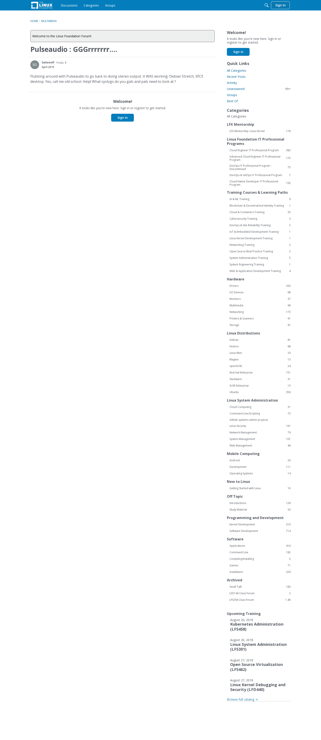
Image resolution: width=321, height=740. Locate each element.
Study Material (260, 510)
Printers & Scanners (260, 319)
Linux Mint (260, 353)
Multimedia (260, 305)
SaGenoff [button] (48, 62)
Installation (260, 572)
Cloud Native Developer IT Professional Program (260, 183)
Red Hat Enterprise (260, 373)
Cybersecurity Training (260, 219)
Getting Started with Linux (260, 488)
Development (260, 467)
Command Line (260, 552)
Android (260, 460)
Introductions (260, 503)
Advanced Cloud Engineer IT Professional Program (260, 158)
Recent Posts (236, 77)
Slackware (260, 379)
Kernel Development (260, 524)
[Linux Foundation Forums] (41, 5)
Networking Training (260, 245)
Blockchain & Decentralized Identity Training (260, 206)
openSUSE (260, 366)
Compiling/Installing (260, 559)
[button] (34, 64)
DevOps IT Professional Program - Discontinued (260, 167)
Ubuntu (260, 392)
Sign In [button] (122, 117)
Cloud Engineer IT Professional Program (260, 150)
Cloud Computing (260, 407)
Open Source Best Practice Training (260, 251)
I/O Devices (260, 292)
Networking (260, 312)
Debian (260, 340)
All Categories (236, 70)
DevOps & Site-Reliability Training (260, 225)
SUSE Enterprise (260, 386)
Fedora (260, 346)
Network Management (260, 432)
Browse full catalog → (242, 699)
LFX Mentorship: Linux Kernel (260, 131)
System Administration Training (260, 258)
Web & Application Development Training (260, 271)
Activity (232, 83)
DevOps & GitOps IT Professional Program (260, 175)
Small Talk (260, 587)
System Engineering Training (260, 264)
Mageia (260, 360)
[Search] (267, 5)
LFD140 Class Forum (260, 593)
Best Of (232, 101)
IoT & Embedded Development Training (260, 232)
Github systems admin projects (249, 419)
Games (260, 565)
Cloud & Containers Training (260, 212)
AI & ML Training (260, 199)
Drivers (260, 286)
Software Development (260, 531)
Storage (260, 325)
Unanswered (259, 89)
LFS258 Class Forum (260, 600)
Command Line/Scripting (260, 414)
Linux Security (260, 426)
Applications (260, 546)
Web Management (260, 446)
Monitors (260, 299)
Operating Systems (260, 473)
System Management (260, 439)
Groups (232, 95)
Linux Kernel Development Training (260, 238)
